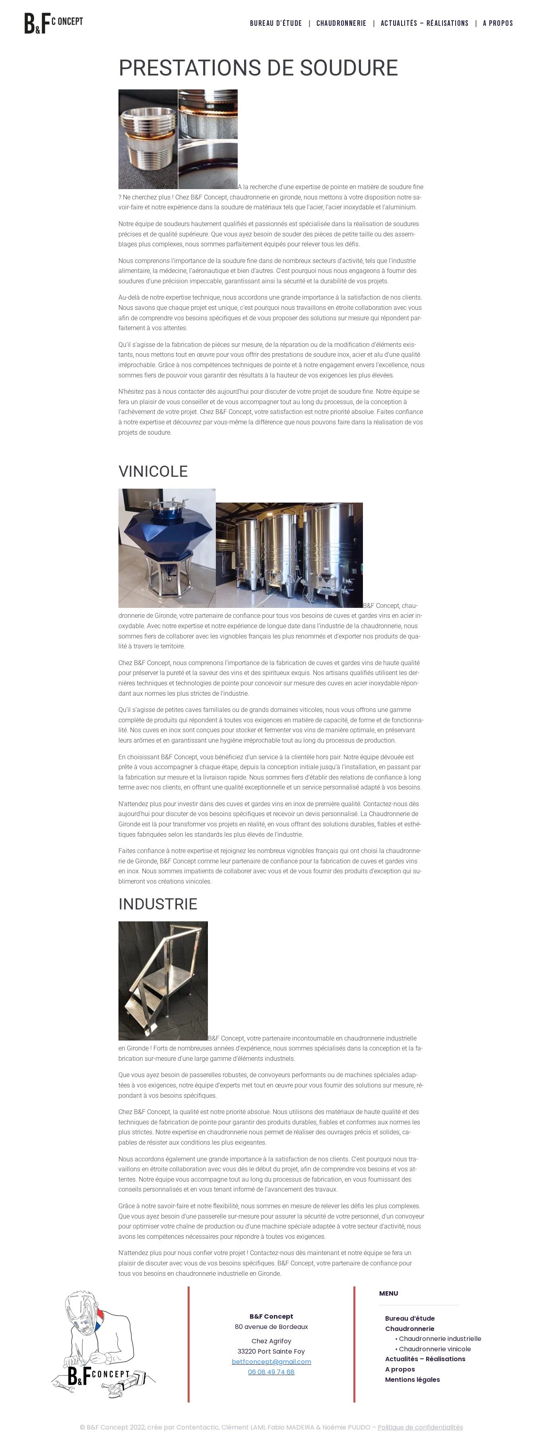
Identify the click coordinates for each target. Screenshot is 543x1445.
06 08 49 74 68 (271, 1372)
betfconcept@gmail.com (271, 1361)
